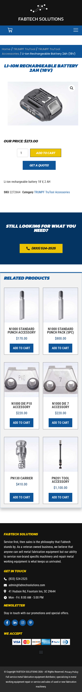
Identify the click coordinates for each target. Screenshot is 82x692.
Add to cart (45, 153)
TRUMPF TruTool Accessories (52, 192)
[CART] (10, 30)
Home (6, 49)
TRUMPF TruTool (24, 49)
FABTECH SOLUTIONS (41, 18)
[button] (71, 88)
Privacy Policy (71, 671)
